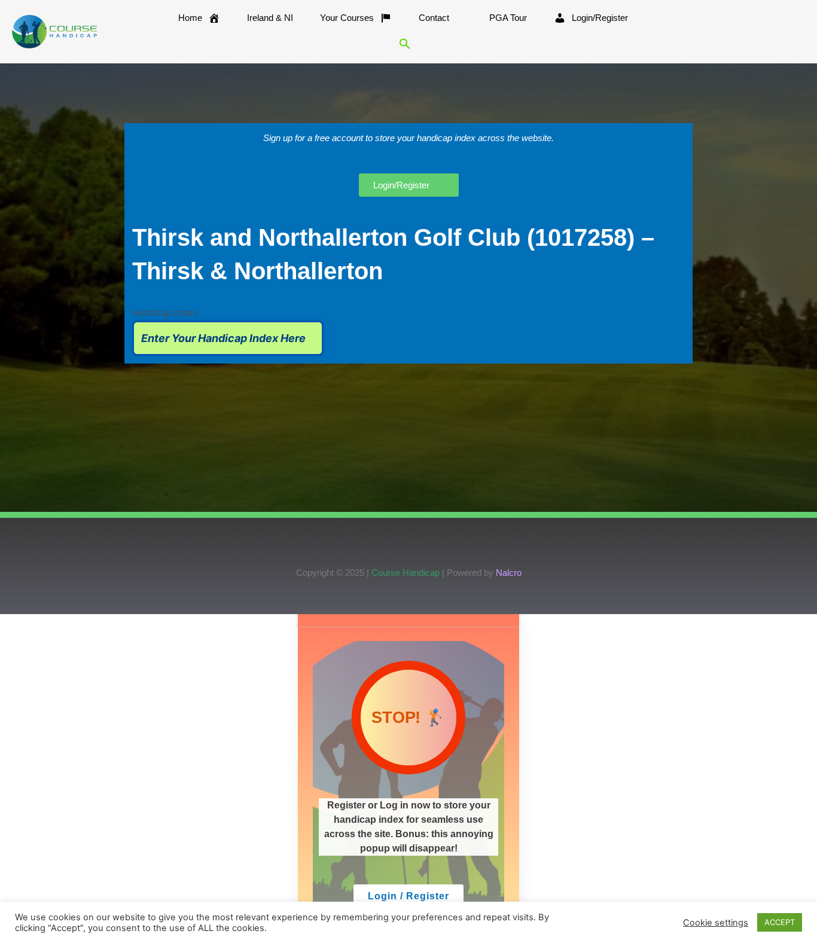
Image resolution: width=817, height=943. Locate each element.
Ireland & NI (270, 18)
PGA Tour (508, 18)
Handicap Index (164, 312)
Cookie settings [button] (715, 922)
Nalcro (509, 572)
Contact (434, 18)
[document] (408, 778)
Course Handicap (405, 572)
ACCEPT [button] (779, 922)
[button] (405, 43)
